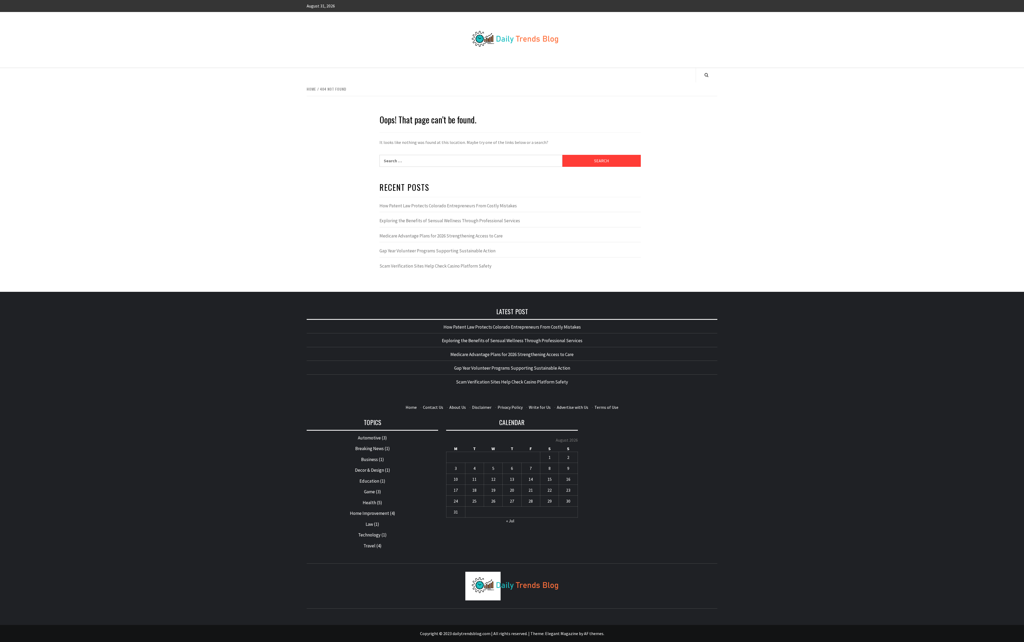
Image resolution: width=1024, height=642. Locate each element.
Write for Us (540, 407)
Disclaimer (481, 407)
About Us (457, 407)
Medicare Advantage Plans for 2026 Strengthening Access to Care (441, 236)
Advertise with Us (572, 407)
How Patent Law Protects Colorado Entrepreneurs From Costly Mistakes (448, 206)
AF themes (593, 633)
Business (369, 459)
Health (369, 503)
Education (369, 481)
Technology (369, 535)
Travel (369, 546)
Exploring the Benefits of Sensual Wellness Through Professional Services (449, 221)
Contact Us (433, 407)
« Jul (510, 520)
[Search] (707, 75)
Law (369, 524)
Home (411, 407)
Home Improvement (369, 513)
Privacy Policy (510, 407)
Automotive (369, 438)
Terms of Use (606, 407)
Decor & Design (369, 470)
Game (369, 492)
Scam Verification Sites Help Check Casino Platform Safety (435, 266)
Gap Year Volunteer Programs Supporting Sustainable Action (437, 251)
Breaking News (369, 448)
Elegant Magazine (561, 633)
